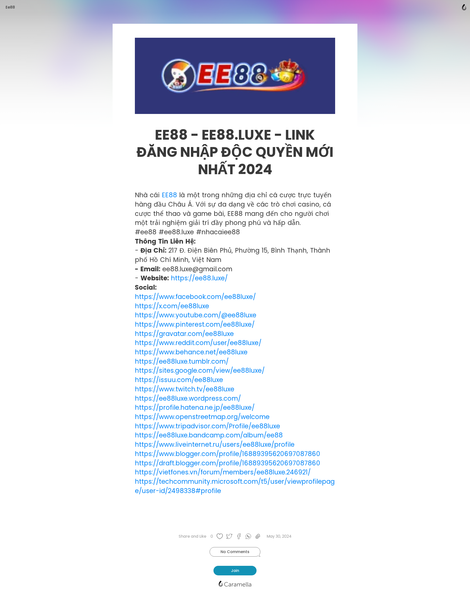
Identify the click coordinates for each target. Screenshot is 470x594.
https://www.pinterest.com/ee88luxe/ (195, 324)
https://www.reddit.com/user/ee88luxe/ (198, 342)
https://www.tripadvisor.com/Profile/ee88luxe (207, 426)
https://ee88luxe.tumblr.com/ (182, 361)
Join (235, 570)
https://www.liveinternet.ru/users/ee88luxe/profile (214, 444)
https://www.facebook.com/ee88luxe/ (195, 296)
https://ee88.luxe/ (199, 278)
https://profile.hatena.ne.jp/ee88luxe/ (195, 407)
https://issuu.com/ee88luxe (179, 379)
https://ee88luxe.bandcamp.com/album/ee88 (209, 435)
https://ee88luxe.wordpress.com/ (188, 398)
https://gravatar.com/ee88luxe (184, 333)
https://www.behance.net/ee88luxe (191, 352)
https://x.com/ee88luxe (172, 306)
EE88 (169, 195)
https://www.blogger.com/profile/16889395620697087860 (227, 453)
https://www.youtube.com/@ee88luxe (195, 315)
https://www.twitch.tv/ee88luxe (184, 389)
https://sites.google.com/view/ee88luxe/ (200, 370)
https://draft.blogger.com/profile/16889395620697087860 (227, 463)
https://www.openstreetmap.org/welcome (202, 416)
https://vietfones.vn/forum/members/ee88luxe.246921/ (223, 472)
